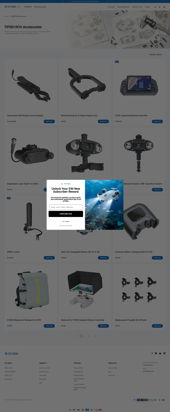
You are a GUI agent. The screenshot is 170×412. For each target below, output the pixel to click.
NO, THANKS (66, 221)
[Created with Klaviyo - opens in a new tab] (85, 231)
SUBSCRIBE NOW (66, 214)
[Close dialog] (120, 182)
